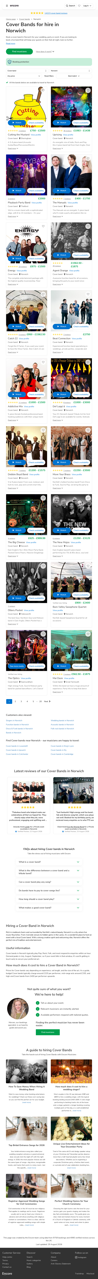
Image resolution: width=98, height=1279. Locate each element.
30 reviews (57, 266)
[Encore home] (14, 6)
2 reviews (22, 131)
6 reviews (56, 538)
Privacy (5, 1263)
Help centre (7, 1257)
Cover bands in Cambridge (62, 754)
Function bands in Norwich (17, 724)
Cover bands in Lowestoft (17, 746)
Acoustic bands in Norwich (62, 724)
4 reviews (11, 538)
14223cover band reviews (56, 13)
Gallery (30, 1263)
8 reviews (67, 402)
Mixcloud (90, 1273)
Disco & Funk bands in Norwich (19, 728)
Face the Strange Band (75, 827)
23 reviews (23, 267)
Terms (5, 1260)
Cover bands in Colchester (17, 754)
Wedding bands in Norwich (62, 720)
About (53, 1257)
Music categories (34, 1260)
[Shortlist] (79, 6)
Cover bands (24, 19)
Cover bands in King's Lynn (62, 746)
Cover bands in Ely (58, 750)
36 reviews (67, 131)
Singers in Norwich (14, 720)
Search (72, 6)
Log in (86, 6)
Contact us (6, 1267)
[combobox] (27, 71)
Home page (11, 19)
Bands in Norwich (13, 732)
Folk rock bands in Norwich (62, 728)
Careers (54, 1260)
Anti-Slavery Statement (61, 1263)
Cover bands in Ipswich (16, 750)
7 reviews (67, 199)
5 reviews (22, 335)
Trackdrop (79, 1273)
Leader (27, 827)
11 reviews (23, 402)
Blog (29, 1267)
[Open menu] (7, 6)
